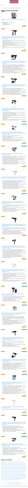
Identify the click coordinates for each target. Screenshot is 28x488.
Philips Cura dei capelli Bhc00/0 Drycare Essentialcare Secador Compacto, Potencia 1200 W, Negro (13, 295)
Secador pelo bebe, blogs (5, 461)
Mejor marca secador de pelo (15, 467)
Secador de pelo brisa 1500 (19, 475)
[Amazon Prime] (25, 49)
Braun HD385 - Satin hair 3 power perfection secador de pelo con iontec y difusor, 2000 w (13, 407)
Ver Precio (24, 50)
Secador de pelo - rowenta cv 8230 (8, 475)
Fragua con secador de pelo (11, 464)
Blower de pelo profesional (16, 471)
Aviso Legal (8, 484)
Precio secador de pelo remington (14, 463)
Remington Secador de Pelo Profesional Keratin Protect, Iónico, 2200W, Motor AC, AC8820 (13, 154)
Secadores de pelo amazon (15, 479)
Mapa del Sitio (19, 484)
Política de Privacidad (16, 484)
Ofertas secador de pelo (5, 474)
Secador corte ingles (23, 468)
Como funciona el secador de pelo (13, 468)
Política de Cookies (11, 484)
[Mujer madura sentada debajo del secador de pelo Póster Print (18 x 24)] (14, 15)
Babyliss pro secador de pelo (6, 470)
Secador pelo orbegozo (14, 461)
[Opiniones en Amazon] (14, 106)
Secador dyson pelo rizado (5, 479)
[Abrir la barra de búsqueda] (27, 5)
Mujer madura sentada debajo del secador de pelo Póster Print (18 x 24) (13, 20)
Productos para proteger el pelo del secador (17, 478)
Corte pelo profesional (10, 472)
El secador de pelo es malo (15, 470)
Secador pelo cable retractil (19, 472)
